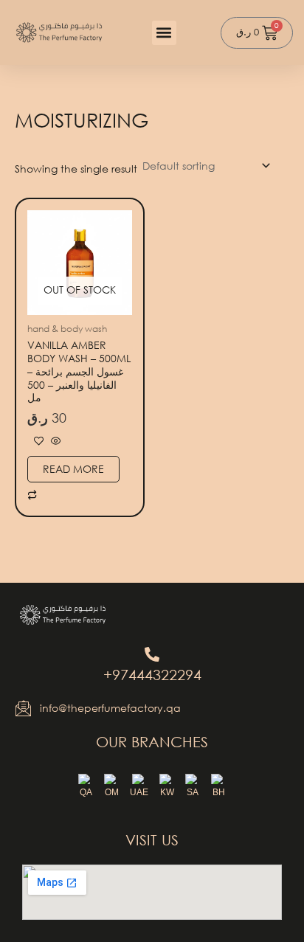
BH (219, 792)
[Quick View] (54, 441)
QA (86, 792)
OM (112, 792)
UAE (139, 792)
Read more (73, 469)
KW (167, 792)
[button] (164, 33)
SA (192, 792)
